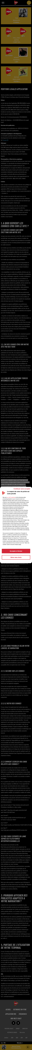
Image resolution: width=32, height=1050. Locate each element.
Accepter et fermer (16, 551)
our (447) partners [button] (11, 497)
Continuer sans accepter (22, 489)
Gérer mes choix (16, 557)
